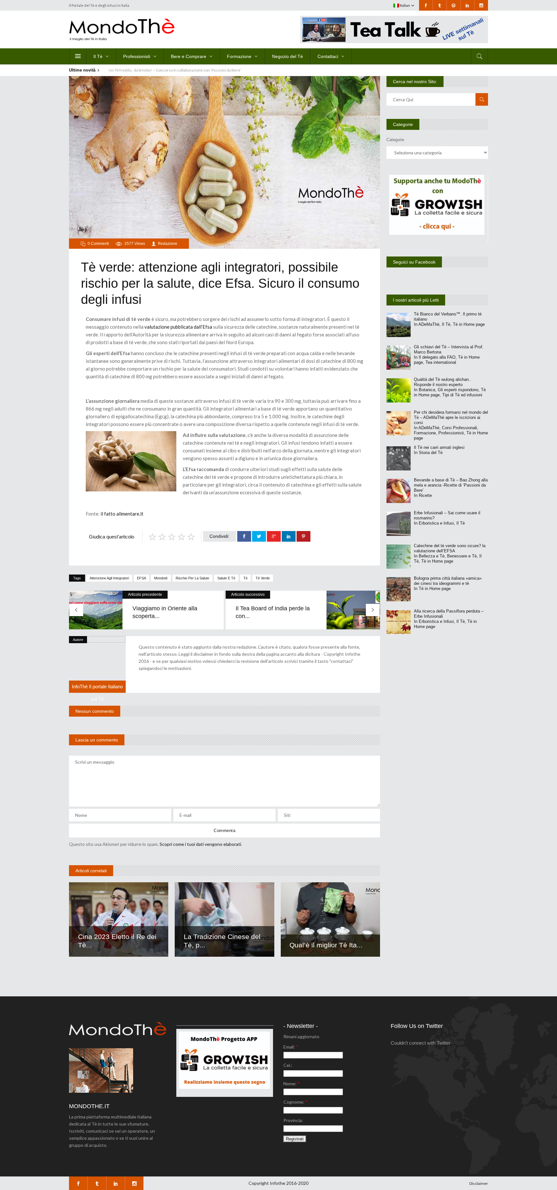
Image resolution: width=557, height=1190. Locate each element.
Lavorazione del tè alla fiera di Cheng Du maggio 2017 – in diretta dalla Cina (172, 70)
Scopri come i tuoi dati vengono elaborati (200, 844)
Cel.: (287, 1065)
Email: (290, 1047)
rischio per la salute (192, 578)
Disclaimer (478, 1183)
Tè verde (263, 578)
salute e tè (226, 578)
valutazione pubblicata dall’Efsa (178, 327)
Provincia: (293, 1120)
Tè (245, 578)
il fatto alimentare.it (121, 514)
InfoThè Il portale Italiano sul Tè (97, 692)
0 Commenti (98, 243)
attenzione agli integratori (109, 578)
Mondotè (161, 578)
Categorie (395, 139)
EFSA (141, 578)
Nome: (291, 1083)
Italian (404, 5)
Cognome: (295, 1102)
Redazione (167, 243)
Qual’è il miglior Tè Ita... (326, 945)
